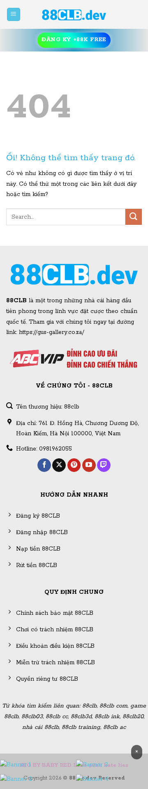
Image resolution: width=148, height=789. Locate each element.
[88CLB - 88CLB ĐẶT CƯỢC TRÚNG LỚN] (74, 14)
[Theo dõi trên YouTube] (89, 465)
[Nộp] (133, 217)
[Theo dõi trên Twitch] (104, 465)
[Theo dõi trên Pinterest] (74, 465)
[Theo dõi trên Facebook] (44, 465)
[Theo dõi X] (59, 465)
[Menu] (13, 14)
